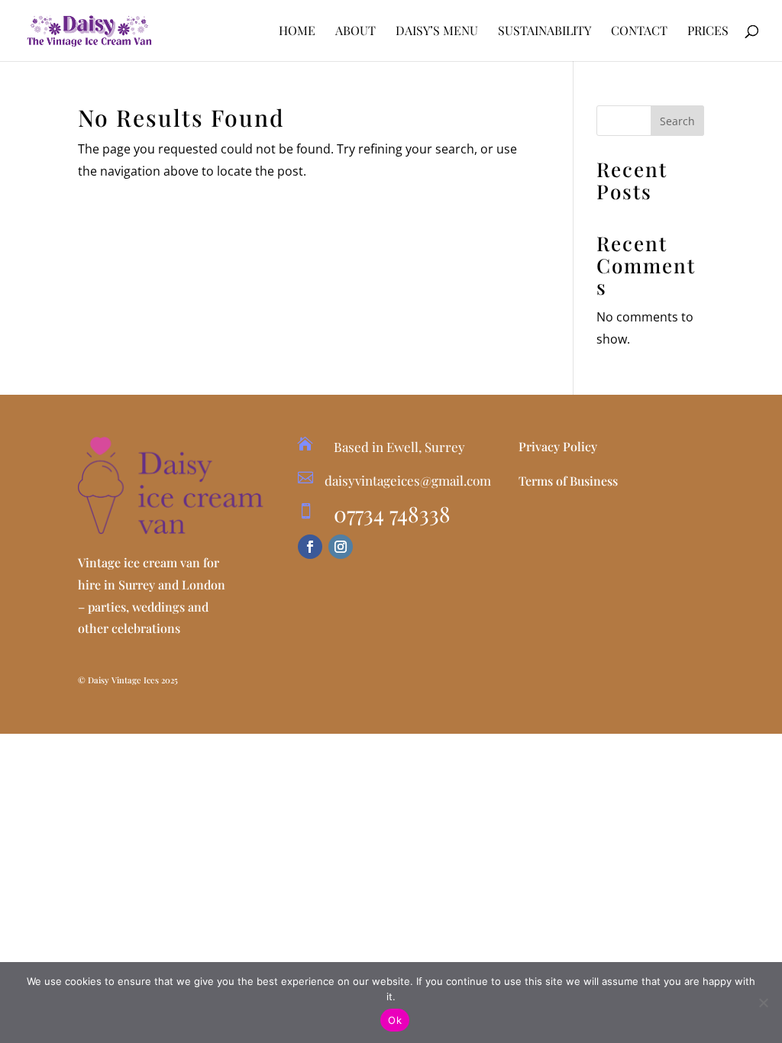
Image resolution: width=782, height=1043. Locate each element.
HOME (297, 31)
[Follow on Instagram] (340, 546)
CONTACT (639, 31)
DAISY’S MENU (437, 31)
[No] (763, 1002)
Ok (395, 1020)
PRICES (708, 31)
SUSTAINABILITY (544, 31)
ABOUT (355, 31)
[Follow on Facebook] (310, 546)
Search (677, 121)
